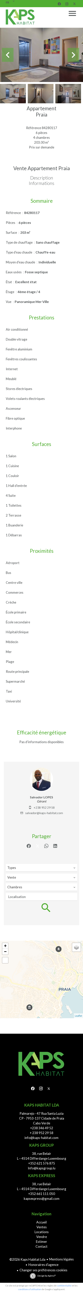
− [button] (5, 951)
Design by (46, 1275)
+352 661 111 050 (41, 1194)
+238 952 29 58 (44, 807)
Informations (41, 183)
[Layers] (76, 947)
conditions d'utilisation (29, 1289)
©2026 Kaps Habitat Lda (27, 1259)
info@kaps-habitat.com (41, 1138)
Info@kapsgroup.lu (41, 1168)
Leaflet (78, 1015)
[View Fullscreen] (5, 960)
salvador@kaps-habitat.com (44, 813)
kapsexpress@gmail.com (41, 1199)
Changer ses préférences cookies (43, 1270)
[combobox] (41, 868)
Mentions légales (61, 1259)
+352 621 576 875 (41, 1163)
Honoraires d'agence (43, 1265)
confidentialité (64, 1285)
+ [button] (5, 945)
